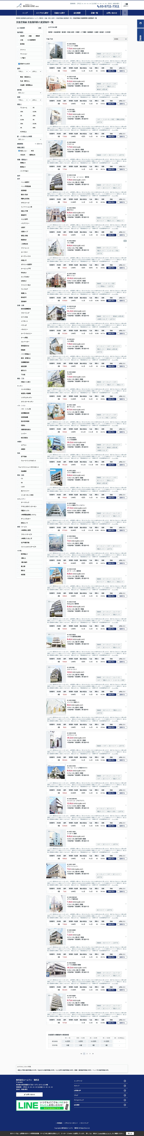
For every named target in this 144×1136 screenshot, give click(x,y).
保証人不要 (24, 211)
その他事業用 (31, 40)
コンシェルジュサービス (28, 546)
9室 (93, 1045)
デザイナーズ (25, 203)
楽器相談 (24, 190)
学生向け (24, 272)
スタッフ (76, 1085)
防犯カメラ (24, 523)
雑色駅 (102, 32)
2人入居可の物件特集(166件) (64, 1070)
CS (22, 478)
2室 (106, 1045)
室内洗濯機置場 (26, 309)
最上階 (23, 566)
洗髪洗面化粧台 (26, 429)
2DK (34, 115)
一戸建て (23, 58)
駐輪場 (23, 350)
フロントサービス (26, 534)
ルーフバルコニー (26, 333)
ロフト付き (24, 317)
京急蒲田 (77, 53)
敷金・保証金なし (25, 77)
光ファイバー (25, 491)
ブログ (76, 1095)
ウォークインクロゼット (28, 460)
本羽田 (74, 766)
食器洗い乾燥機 (26, 393)
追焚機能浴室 (25, 413)
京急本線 (71, 53)
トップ (25, 13)
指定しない (23, 151)
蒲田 (73, 109)
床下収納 (24, 456)
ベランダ (24, 325)
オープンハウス (26, 256)
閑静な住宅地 (25, 198)
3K (33, 119)
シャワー (24, 433)
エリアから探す (42, 13)
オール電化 (24, 337)
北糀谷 (74, 273)
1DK (21, 111)
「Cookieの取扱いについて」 (104, 1133)
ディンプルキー (26, 519)
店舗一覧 (94, 13)
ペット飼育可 (25, 182)
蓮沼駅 (64, 32)
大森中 (74, 831)
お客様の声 (77, 1090)
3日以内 (22, 155)
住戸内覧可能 (25, 542)
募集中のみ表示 (25, 64)
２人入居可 (24, 219)
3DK (21, 123)
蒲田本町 (74, 798)
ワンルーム (23, 107)
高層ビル (24, 293)
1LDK (34, 111)
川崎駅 (77, 32)
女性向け (24, 281)
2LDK (22, 119)
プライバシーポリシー (71, 1123)
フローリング (25, 313)
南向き (23, 570)
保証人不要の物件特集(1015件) (27, 1070)
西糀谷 (74, 44)
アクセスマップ (79, 1100)
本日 (32, 151)
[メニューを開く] (125, 13)
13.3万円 (93, 1041)
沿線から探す (59, 13)
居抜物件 (24, 301)
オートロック (25, 502)
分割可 (23, 227)
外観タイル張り (26, 382)
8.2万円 (67, 1041)
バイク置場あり (26, 354)
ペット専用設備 (26, 186)
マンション (23, 54)
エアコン (24, 445)
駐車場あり (24, 554)
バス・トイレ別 (26, 409)
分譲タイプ (24, 231)
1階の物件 (24, 562)
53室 (67, 1045)
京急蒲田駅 (57, 32)
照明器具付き (25, 346)
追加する (122, 71)
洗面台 (23, 425)
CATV (23, 487)
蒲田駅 (50, 32)
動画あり (23, 167)
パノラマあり (24, 171)
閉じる (130, 1133)
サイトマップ (84, 1123)
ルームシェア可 (26, 268)
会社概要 (77, 13)
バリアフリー (25, 223)
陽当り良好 (24, 194)
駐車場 (22, 44)
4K (21, 127)
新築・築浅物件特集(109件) (83, 1070)
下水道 (23, 374)
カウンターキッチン (27, 401)
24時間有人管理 (26, 530)
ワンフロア (24, 289)
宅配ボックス (25, 510)
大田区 (70, 44)
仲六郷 (74, 76)
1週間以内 (32, 155)
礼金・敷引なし (25, 81)
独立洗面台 (24, 437)
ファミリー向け (26, 285)
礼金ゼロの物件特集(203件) (46, 1070)
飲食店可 (24, 297)
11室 (80, 1045)
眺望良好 (24, 240)
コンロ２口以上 (26, 389)
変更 (39, 28)
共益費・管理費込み (26, 85)
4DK (34, 127)
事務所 (38, 36)
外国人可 (24, 260)
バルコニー (24, 329)
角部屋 (23, 574)
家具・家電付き (26, 358)
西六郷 (74, 306)
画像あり (23, 162)
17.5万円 (106, 1041)
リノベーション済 (26, 207)
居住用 (22, 36)
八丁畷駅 (83, 32)
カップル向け (25, 277)
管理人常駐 (24, 235)
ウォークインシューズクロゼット (28, 467)
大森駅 (96, 32)
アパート (23, 50)
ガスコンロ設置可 (26, 264)
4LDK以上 (23, 131)
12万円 (81, 1041)
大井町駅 (107, 32)
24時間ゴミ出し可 (26, 538)
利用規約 (59, 1123)
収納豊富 (24, 471)
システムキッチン (26, 397)
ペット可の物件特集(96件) (101, 1070)
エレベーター (25, 341)
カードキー (24, 252)
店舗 (30, 36)
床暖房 (23, 449)
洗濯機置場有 (25, 362)
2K (21, 115)
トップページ (78, 1081)
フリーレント (25, 248)
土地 (21, 40)
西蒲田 (74, 503)
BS (22, 482)
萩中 (73, 339)
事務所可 (24, 215)
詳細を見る (111, 71)
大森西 (74, 405)
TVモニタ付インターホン (29, 506)
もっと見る (115, 64)
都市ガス (24, 370)
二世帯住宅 (24, 244)
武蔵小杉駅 (70, 32)
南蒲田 (74, 142)
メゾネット (24, 321)
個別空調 (24, 366)
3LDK (34, 123)
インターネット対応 (27, 495)
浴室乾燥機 (24, 417)
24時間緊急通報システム (28, 514)
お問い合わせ (111, 13)
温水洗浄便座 (25, 421)
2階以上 (23, 558)
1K (33, 107)
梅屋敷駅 (90, 32)
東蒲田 (74, 700)
